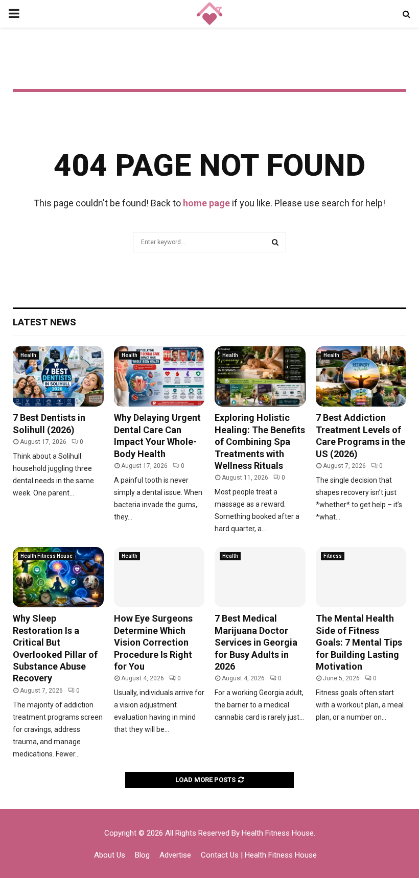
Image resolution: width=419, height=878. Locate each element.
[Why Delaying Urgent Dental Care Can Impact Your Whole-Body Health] (159, 376)
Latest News (44, 322)
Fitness (332, 556)
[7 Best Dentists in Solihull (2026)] (58, 376)
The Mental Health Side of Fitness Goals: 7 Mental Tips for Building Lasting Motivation (359, 642)
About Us (109, 855)
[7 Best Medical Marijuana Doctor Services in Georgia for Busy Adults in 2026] (260, 577)
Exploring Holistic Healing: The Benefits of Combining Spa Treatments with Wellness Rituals (260, 441)
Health (28, 355)
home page (206, 203)
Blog (142, 855)
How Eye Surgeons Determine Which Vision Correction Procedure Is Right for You (153, 642)
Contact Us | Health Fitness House (259, 855)
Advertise (175, 855)
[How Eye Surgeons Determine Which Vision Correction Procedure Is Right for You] (159, 577)
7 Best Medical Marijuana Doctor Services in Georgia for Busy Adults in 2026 (256, 642)
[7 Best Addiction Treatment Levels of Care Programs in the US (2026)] (361, 376)
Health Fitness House (46, 556)
